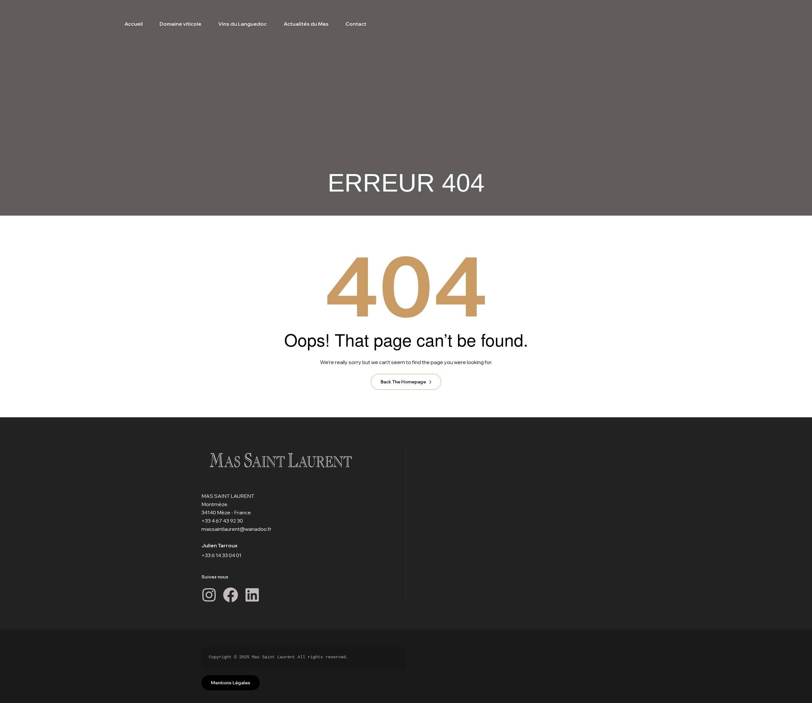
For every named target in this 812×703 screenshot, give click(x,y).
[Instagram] (209, 594)
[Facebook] (230, 594)
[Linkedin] (252, 594)
